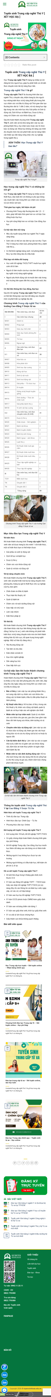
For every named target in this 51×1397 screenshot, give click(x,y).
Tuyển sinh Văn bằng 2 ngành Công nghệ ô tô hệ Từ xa (28, 1219)
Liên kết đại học (33, 1264)
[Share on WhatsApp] (15, 1163)
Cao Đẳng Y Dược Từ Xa (21, 808)
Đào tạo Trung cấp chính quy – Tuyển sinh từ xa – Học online (23, 1139)
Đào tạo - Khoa (33, 1272)
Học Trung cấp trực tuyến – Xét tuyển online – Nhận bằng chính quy (24, 967)
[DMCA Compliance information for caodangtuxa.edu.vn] (24, 1394)
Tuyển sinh (31, 1268)
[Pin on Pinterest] (32, 1163)
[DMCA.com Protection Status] (7, 1394)
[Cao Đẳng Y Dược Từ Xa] (27, 4)
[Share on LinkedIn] (36, 1163)
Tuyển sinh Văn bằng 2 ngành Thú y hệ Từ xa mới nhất (29, 1227)
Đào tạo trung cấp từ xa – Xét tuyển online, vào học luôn (23, 1082)
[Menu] (4, 4)
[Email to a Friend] (28, 1163)
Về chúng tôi (32, 1259)
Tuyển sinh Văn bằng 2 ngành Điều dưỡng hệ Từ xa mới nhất (29, 1235)
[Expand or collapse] (44, 57)
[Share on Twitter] (23, 1163)
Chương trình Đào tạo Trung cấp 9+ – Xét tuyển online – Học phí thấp (22, 1024)
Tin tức (30, 1277)
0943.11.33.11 (17, 1286)
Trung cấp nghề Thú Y (32, 72)
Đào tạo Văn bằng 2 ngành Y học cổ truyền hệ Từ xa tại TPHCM (28, 1212)
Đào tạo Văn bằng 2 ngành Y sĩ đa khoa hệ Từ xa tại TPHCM (28, 1204)
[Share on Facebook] (19, 1163)
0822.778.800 (9, 1293)
